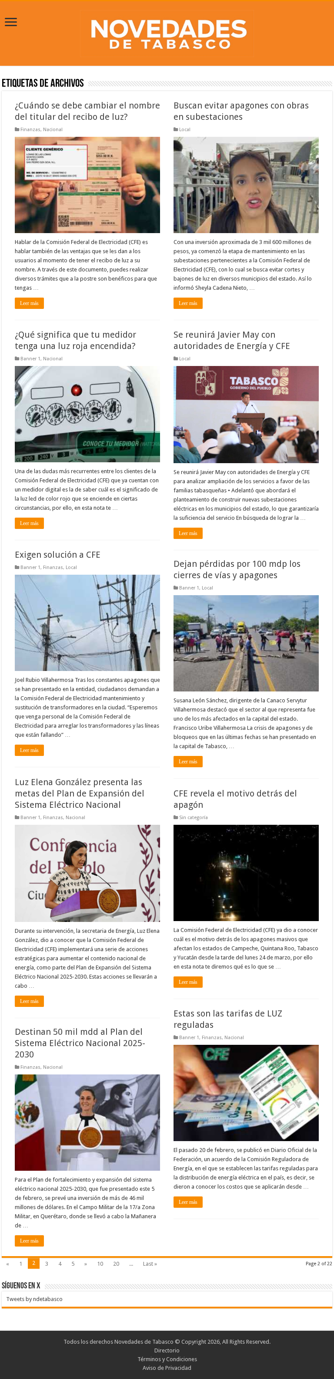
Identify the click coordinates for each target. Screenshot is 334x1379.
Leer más (29, 303)
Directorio (167, 1350)
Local (184, 129)
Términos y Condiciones (167, 1359)
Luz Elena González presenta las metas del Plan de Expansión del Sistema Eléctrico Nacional (79, 793)
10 (100, 1263)
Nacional (53, 129)
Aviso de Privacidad (167, 1368)
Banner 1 (30, 359)
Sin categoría (193, 817)
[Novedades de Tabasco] (167, 31)
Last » (150, 1263)
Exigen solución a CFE (57, 554)
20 (116, 1263)
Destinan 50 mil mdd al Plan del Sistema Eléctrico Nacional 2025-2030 (80, 1043)
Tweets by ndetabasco (34, 1299)
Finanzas (30, 129)
